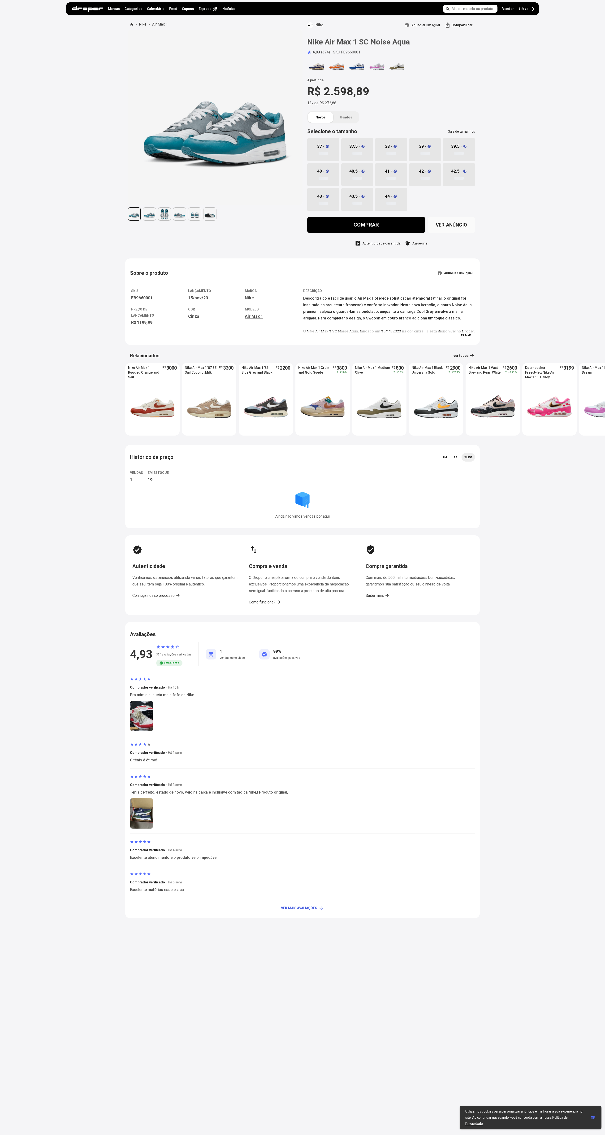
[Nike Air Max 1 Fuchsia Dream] (376, 66)
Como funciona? (265, 602)
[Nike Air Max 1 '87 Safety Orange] (336, 66)
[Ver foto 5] (194, 214)
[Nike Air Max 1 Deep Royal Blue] (356, 66)
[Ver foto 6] (209, 214)
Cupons (188, 9)
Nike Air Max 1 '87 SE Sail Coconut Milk (200, 370)
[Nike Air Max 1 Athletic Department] (316, 66)
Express (208, 8)
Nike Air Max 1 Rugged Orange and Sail (143, 372)
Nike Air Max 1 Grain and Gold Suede (313, 370)
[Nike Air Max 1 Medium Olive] (397, 66)
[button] (318, 52)
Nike (143, 24)
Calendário (155, 9)
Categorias (133, 9)
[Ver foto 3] (164, 214)
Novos (320, 117)
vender (508, 9)
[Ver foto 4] (179, 214)
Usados (346, 117)
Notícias (229, 9)
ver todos (464, 355)
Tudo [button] (468, 457)
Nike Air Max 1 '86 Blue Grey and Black (257, 370)
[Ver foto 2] (149, 214)
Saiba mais (377, 595)
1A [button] (456, 457)
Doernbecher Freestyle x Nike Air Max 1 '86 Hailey (540, 372)
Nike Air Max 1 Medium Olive (372, 370)
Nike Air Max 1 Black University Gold (427, 370)
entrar (527, 9)
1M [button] (445, 457)
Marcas (114, 9)
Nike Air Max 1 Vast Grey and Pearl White (484, 370)
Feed (173, 9)
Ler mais (465, 335)
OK (593, 1117)
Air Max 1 (160, 24)
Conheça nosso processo (156, 595)
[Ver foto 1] (134, 214)
